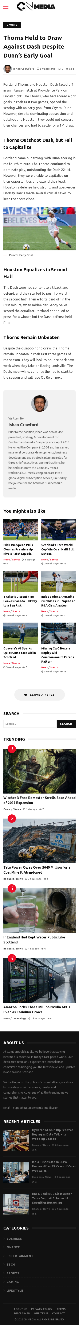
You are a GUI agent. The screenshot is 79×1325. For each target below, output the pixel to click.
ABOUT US (20, 1309)
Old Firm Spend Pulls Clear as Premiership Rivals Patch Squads (20, 529)
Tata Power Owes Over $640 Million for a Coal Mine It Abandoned (39, 841)
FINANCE (13, 1247)
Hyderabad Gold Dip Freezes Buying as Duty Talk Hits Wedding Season (16, 1140)
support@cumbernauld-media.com (35, 1107)
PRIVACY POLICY (41, 1309)
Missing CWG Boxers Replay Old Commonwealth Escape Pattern (58, 633)
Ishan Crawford (23, 68)
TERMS (61, 1309)
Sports (12, 25)
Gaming (7, 809)
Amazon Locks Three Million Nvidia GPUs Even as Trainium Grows (39, 980)
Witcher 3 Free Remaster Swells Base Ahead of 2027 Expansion (39, 771)
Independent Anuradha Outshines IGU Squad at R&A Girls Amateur (58, 581)
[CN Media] (36, 7)
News (6, 559)
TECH (11, 1264)
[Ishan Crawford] (39, 410)
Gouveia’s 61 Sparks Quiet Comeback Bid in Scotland (20, 633)
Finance (36, 1145)
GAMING (13, 1282)
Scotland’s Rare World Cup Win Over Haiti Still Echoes (58, 529)
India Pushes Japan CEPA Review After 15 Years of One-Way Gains (16, 1172)
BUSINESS (14, 1238)
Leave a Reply (42, 694)
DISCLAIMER (22, 1313)
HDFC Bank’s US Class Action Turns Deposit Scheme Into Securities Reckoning (16, 1204)
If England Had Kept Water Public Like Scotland (39, 910)
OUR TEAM (41, 1313)
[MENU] (5, 6)
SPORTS (13, 1273)
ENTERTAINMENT (20, 1256)
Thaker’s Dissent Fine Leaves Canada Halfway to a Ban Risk (20, 581)
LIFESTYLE (15, 1290)
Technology (19, 1018)
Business (8, 879)
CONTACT (58, 1313)
